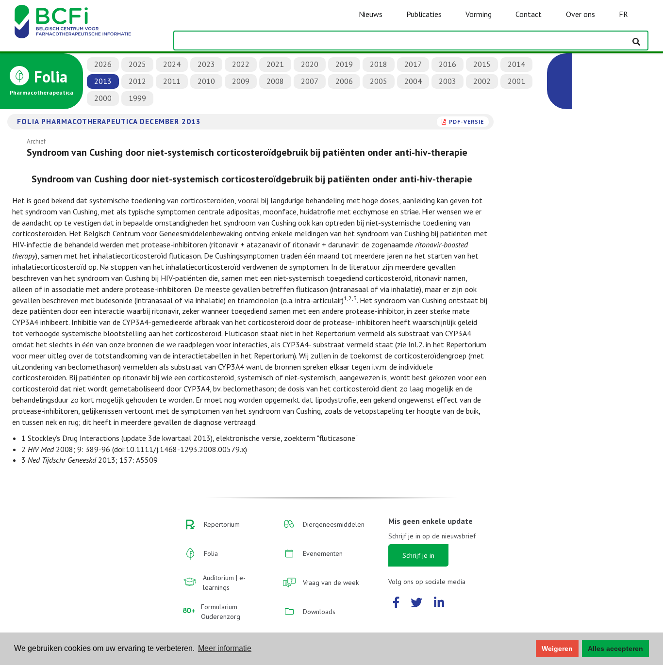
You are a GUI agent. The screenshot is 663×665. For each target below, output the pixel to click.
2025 (137, 64)
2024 (172, 64)
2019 (344, 64)
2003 (447, 81)
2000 (103, 98)
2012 (137, 81)
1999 (137, 98)
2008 (275, 81)
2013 (103, 81)
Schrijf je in (418, 555)
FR (623, 14)
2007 (309, 81)
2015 (482, 64)
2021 (275, 64)
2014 (516, 64)
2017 (413, 64)
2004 (413, 81)
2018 (378, 64)
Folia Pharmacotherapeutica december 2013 (109, 121)
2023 (206, 64)
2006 (344, 81)
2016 (447, 64)
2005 (378, 81)
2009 (240, 81)
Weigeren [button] (557, 648)
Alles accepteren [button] (615, 648)
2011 (172, 81)
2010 (206, 81)
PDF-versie (466, 121)
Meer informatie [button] (224, 648)
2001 (516, 81)
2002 (482, 81)
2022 (240, 64)
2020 (309, 64)
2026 (103, 64)
